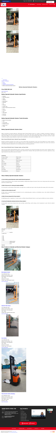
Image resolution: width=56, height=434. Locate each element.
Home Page (39, 4)
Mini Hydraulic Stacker (6, 272)
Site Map (42, 428)
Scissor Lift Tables (24, 416)
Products (4, 83)
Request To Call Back (5, 81)
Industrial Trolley (23, 418)
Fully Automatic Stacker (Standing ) (8, 393)
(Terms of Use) (14, 431)
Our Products (32, 4)
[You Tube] (51, 412)
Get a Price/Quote (5, 91)
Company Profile (45, 4)
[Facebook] (49, 412)
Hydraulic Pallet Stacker (6, 305)
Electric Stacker (23, 413)
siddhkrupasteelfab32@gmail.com (39, 0)
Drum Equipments (24, 414)
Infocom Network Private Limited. (13, 432)
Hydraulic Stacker (24, 417)
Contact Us (51, 4)
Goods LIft (22, 411)
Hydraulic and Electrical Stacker (8, 84)
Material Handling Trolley (25, 420)
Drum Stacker (4, 338)
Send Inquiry (5, 79)
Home (4, 82)
